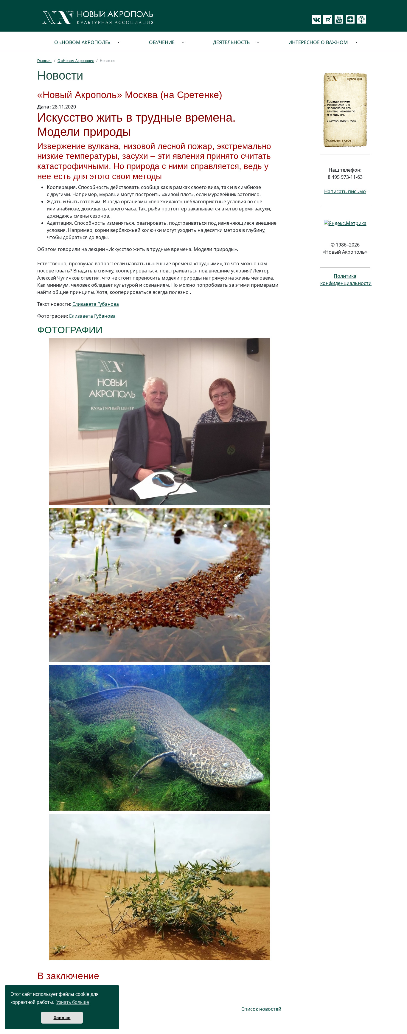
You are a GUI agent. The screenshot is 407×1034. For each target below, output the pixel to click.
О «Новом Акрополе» (82, 42)
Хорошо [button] (62, 1017)
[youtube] (338, 19)
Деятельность (231, 42)
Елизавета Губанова (95, 304)
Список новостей (261, 1009)
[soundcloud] (360, 19)
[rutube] (326, 19)
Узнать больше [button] (72, 1002)
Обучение (162, 42)
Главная (44, 60)
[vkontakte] (316, 19)
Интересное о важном (318, 42)
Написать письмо (345, 191)
